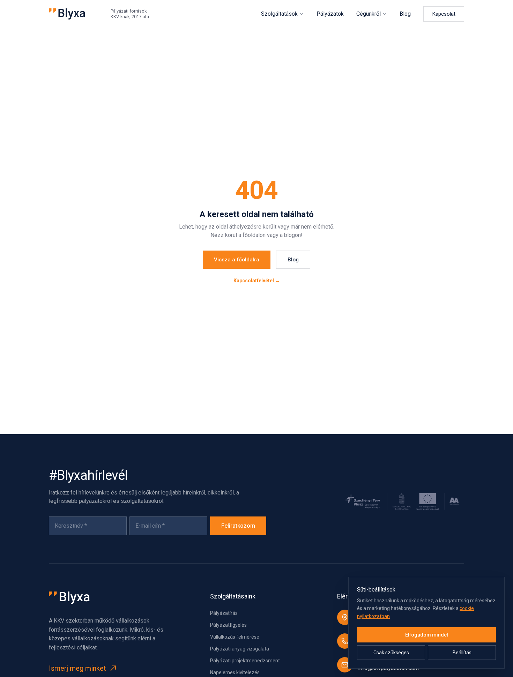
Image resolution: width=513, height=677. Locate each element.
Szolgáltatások (279, 13)
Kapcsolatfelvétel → (256, 280)
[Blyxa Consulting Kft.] (67, 14)
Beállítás (462, 652)
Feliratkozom (238, 525)
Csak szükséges (391, 652)
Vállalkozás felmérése (234, 637)
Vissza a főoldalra (236, 259)
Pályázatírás (224, 613)
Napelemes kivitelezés (235, 672)
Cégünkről (368, 13)
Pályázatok (330, 13)
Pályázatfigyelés (228, 625)
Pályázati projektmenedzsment (245, 660)
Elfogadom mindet (426, 635)
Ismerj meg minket (77, 668)
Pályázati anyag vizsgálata (239, 649)
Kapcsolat (443, 14)
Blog (405, 13)
